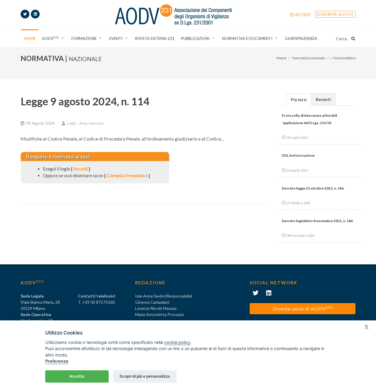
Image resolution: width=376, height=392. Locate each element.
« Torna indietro (343, 58)
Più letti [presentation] (299, 99)
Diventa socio (335, 14)
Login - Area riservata (85, 123)
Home (281, 58)
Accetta (76, 376)
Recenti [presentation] (323, 99)
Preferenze (56, 361)
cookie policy (177, 342)
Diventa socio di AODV (303, 308)
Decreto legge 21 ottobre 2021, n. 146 (313, 188)
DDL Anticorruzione (298, 155)
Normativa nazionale (308, 58)
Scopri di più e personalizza (145, 376)
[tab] (298, 99)
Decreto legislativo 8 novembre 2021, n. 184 (317, 221)
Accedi (302, 14)
